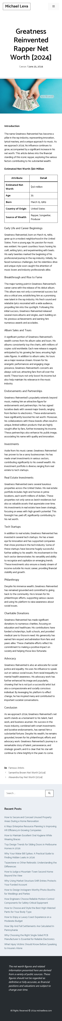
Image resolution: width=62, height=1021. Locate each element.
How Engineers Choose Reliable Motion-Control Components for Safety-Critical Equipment (29, 901)
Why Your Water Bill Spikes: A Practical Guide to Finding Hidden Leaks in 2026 (29, 856)
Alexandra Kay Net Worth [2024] (26, 777)
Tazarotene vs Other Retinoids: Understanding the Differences (30, 865)
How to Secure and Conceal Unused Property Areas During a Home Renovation (27, 819)
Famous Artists (16, 768)
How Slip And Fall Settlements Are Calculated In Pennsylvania (29, 928)
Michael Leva (16, 6)
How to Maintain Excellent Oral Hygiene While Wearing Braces (28, 837)
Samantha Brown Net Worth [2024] (27, 773)
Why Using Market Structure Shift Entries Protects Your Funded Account (30, 883)
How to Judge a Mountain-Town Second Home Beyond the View (28, 874)
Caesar (22, 67)
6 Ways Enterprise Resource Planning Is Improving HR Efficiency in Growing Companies (30, 828)
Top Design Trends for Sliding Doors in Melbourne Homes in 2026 (30, 846)
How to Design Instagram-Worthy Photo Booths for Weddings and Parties (29, 892)
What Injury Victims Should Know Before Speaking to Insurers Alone (30, 946)
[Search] (49, 793)
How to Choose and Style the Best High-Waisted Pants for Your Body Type (29, 910)
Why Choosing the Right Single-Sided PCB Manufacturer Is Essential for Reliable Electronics (29, 937)
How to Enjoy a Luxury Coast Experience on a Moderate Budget (27, 919)
